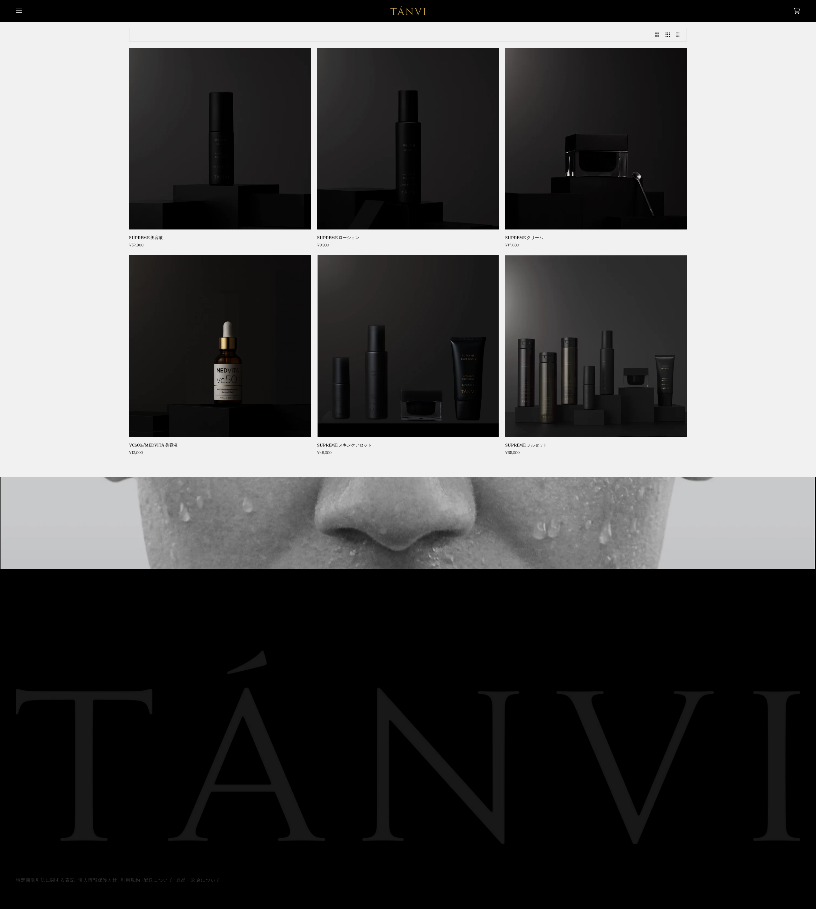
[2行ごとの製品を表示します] (657, 34)
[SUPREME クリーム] (596, 138)
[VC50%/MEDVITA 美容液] (220, 346)
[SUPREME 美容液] (220, 138)
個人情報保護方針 (97, 880)
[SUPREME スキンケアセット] (408, 346)
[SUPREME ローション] (408, 138)
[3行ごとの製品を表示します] (667, 34)
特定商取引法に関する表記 (45, 880)
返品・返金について (198, 880)
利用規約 (131, 880)
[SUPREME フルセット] (596, 346)
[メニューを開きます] (25, 10)
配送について (158, 880)
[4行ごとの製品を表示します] (680, 34)
